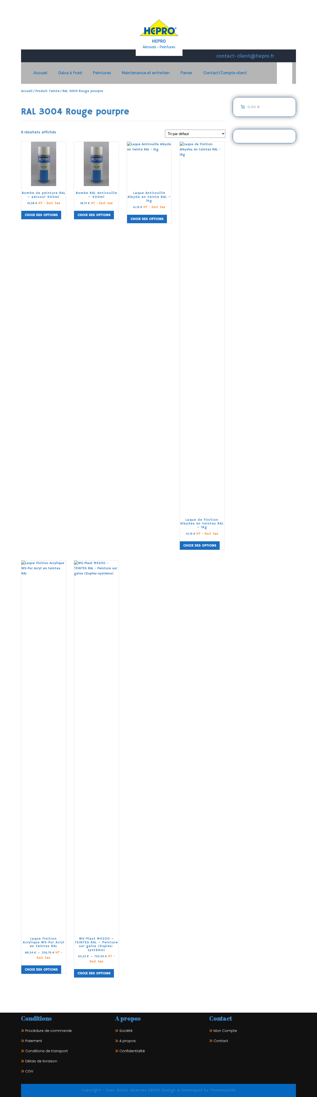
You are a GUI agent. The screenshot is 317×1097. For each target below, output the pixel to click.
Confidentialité (132, 1051)
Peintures (102, 73)
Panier (186, 73)
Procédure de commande (48, 1030)
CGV (29, 1071)
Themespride (222, 1090)
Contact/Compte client (225, 73)
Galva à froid (70, 73)
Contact (220, 1040)
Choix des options (41, 215)
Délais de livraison (41, 1061)
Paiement (33, 1040)
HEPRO (159, 41)
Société (125, 1030)
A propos (127, 1040)
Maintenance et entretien (146, 73)
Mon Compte (225, 1030)
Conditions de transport (46, 1051)
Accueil (40, 73)
